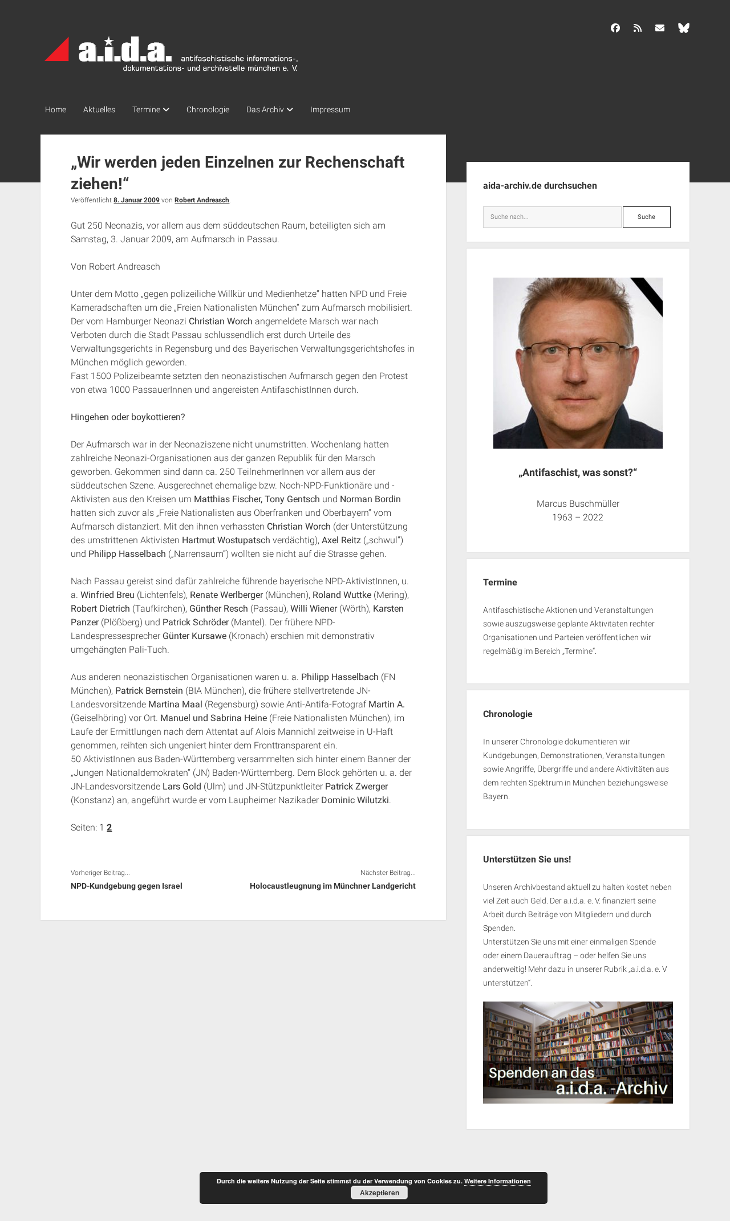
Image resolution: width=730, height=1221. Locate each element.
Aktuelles (99, 109)
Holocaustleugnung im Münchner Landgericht (333, 885)
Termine (146, 109)
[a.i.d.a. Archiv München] (171, 73)
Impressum (330, 109)
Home (55, 109)
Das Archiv (265, 109)
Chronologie (207, 109)
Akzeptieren (379, 1192)
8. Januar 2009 (136, 200)
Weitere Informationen (497, 1181)
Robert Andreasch (202, 200)
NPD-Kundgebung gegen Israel (126, 885)
